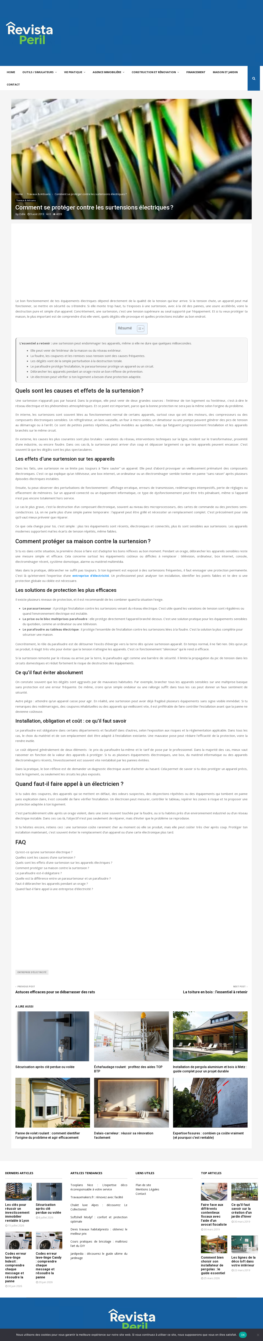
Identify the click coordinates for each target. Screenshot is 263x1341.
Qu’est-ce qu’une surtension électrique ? (44, 852)
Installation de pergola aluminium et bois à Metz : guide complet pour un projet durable (210, 1069)
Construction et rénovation (154, 72)
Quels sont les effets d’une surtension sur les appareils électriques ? (63, 862)
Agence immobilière (107, 72)
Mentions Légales (147, 1189)
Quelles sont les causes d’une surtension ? (45, 857)
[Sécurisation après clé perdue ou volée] (49, 1192)
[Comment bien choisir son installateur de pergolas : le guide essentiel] (214, 1244)
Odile (22, 214)
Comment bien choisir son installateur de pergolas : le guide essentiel (213, 1265)
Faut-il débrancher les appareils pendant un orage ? (51, 883)
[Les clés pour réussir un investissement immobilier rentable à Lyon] (18, 1192)
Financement (195, 72)
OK (243, 1334)
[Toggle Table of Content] (138, 328)
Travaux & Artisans (26, 200)
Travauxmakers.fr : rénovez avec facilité (96, 1197)
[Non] (258, 1335)
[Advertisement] (185, 33)
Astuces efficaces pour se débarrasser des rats (55, 992)
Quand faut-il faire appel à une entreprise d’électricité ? (54, 889)
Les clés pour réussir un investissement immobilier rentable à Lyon (17, 1213)
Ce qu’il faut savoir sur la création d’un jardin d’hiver (241, 1211)
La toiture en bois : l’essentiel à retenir (215, 992)
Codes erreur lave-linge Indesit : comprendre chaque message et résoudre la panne (15, 1267)
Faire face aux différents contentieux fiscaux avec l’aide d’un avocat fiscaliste (214, 1214)
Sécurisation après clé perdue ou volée (44, 1067)
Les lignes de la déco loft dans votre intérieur (243, 1261)
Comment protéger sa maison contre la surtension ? (52, 868)
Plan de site (143, 1185)
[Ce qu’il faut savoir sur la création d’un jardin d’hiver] (244, 1192)
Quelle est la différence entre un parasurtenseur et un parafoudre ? (63, 878)
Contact (13, 84)
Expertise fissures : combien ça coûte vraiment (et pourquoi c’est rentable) (208, 1135)
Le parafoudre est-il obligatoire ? (38, 873)
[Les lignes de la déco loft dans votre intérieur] (244, 1244)
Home (11, 72)
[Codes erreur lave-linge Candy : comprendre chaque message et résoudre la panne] (49, 1240)
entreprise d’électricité (90, 575)
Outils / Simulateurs (38, 72)
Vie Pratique (73, 72)
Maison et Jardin (225, 72)
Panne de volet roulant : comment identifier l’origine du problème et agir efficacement (47, 1135)
